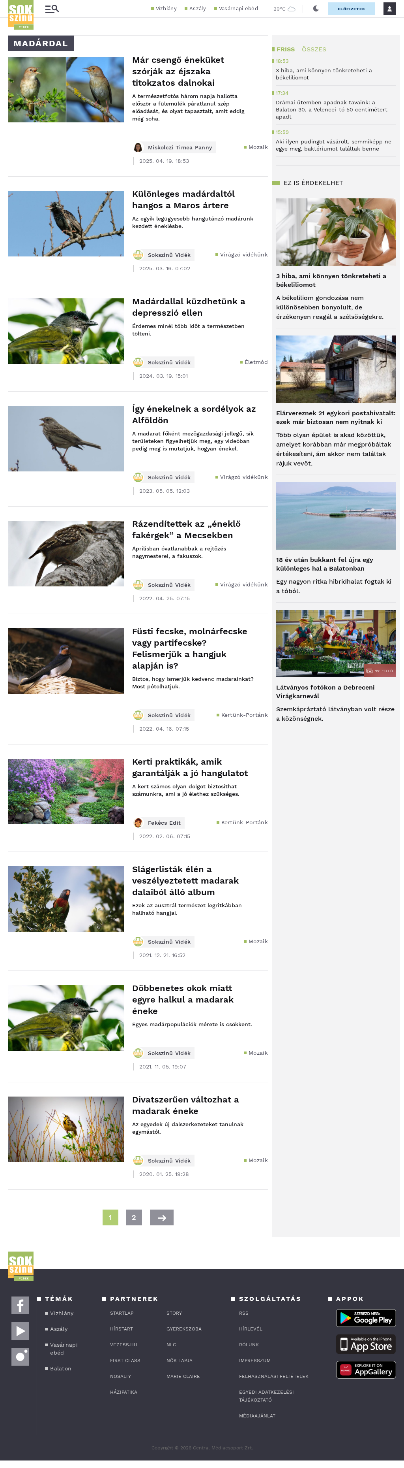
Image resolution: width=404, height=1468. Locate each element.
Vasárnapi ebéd (238, 8)
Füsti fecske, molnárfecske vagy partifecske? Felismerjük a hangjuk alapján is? (189, 648)
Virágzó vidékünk (244, 254)
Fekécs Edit (164, 823)
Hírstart (121, 1329)
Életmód (256, 362)
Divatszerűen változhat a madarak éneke (185, 1105)
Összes (314, 49)
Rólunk (249, 1344)
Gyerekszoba (184, 1329)
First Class (125, 1360)
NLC (171, 1344)
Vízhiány (166, 8)
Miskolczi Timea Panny (180, 147)
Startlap (121, 1313)
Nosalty (120, 1376)
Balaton (60, 1368)
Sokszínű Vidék (169, 255)
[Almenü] (52, 9)
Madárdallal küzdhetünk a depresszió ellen (188, 307)
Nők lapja (179, 1360)
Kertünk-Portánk (244, 715)
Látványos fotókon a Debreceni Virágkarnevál (325, 692)
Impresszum (255, 1360)
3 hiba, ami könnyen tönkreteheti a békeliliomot (331, 280)
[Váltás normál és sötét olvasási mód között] (316, 8)
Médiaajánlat (257, 1416)
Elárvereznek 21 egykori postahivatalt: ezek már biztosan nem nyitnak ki (336, 417)
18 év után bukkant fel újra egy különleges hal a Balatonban (324, 564)
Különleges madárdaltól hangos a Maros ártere (183, 199)
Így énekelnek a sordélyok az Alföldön (194, 414)
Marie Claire (183, 1376)
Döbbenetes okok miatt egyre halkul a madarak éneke (183, 999)
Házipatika (123, 1392)
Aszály (197, 8)
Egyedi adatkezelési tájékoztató (266, 1396)
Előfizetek (351, 9)
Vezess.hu (123, 1344)
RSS (244, 1313)
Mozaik (258, 147)
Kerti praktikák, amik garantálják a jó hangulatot (190, 767)
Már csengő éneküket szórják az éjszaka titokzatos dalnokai (178, 71)
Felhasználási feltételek (274, 1376)
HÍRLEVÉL (250, 1329)
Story (174, 1313)
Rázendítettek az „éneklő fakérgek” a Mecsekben (186, 529)
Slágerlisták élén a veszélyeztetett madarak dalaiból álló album (185, 880)
